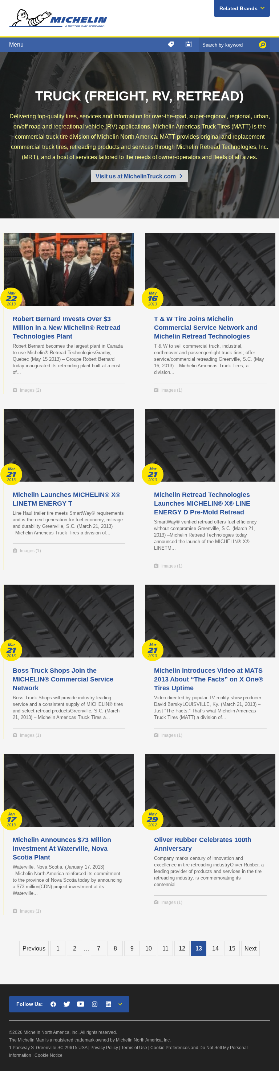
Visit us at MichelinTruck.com (136, 176)
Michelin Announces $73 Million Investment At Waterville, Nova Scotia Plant (62, 848)
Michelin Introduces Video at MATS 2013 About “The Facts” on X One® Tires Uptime (208, 679)
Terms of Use (134, 1047)
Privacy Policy (104, 1047)
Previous (34, 948)
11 (165, 948)
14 (215, 948)
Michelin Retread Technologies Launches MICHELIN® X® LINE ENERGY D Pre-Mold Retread (202, 503)
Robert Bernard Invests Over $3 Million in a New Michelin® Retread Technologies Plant (67, 327)
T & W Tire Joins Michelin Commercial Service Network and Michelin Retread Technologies (206, 327)
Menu (16, 45)
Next (250, 948)
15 (232, 948)
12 (182, 948)
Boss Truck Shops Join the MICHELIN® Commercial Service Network (63, 679)
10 (148, 948)
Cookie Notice (48, 1055)
